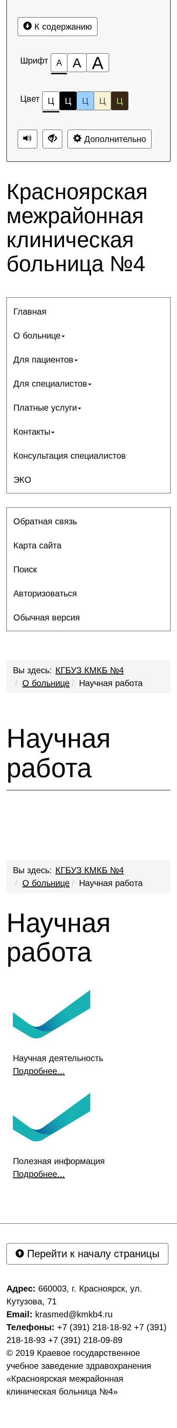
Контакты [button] (31, 431)
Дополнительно (114, 139)
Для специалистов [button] (50, 383)
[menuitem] (88, 312)
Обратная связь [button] (45, 521)
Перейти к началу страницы (91, 1253)
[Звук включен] (27, 139)
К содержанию (62, 26)
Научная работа (111, 683)
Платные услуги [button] (45, 407)
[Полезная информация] (51, 1116)
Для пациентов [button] (43, 359)
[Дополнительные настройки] (52, 139)
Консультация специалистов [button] (69, 455)
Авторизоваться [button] (45, 593)
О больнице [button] (37, 335)
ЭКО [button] (22, 479)
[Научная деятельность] (51, 1013)
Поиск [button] (25, 569)
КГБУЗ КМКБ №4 (89, 670)
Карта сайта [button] (37, 545)
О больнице (46, 683)
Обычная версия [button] (46, 617)
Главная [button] (29, 311)
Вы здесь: (32, 870)
